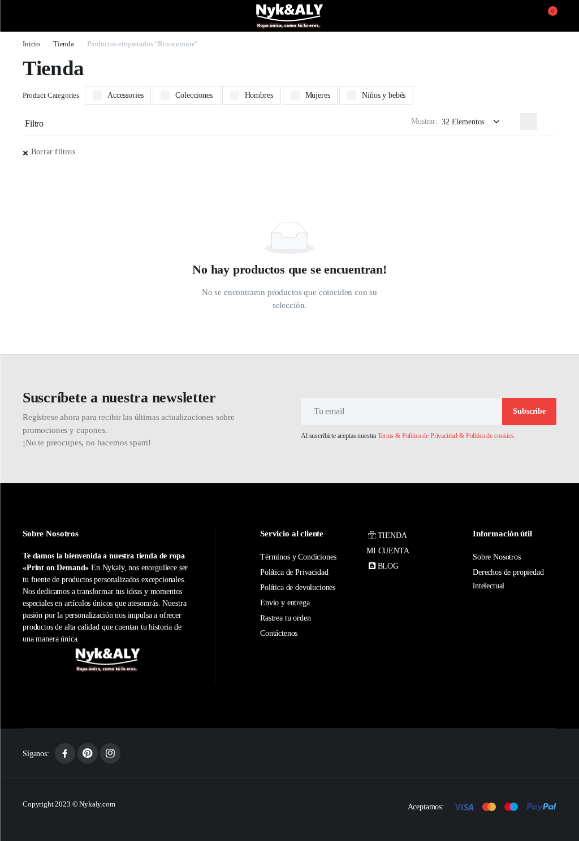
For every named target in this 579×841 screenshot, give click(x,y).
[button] (545, 16)
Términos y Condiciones (298, 557)
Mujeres (317, 95)
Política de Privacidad (294, 572)
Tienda (63, 43)
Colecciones (193, 95)
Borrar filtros (53, 152)
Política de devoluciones (297, 587)
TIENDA (392, 535)
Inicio (31, 43)
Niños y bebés (383, 95)
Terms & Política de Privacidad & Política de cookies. (447, 436)
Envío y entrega (285, 603)
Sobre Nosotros (497, 557)
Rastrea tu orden (285, 618)
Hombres (259, 95)
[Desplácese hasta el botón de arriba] (561, 790)
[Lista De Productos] (547, 121)
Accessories (125, 95)
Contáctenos (278, 633)
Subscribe (529, 411)
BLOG (388, 566)
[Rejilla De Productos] (528, 121)
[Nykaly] (289, 16)
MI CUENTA (387, 551)
